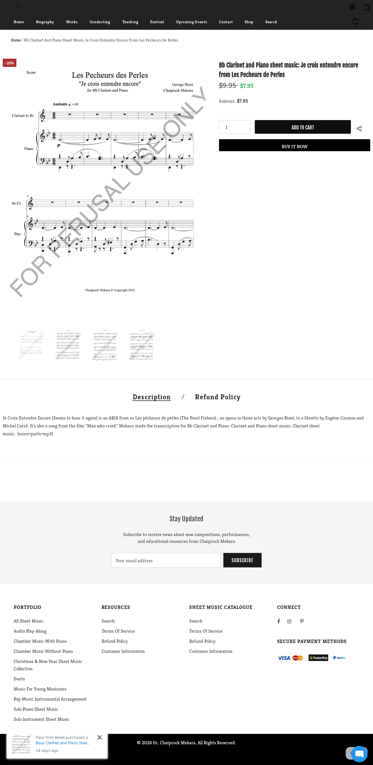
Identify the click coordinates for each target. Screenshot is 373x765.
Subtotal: (227, 101)
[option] (104, 190)
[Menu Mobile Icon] (3, 7)
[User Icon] (352, 7)
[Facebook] (282, 621)
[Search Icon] (19, 7)
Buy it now (294, 147)
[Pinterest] (305, 621)
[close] (99, 737)
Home (16, 40)
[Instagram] (292, 621)
